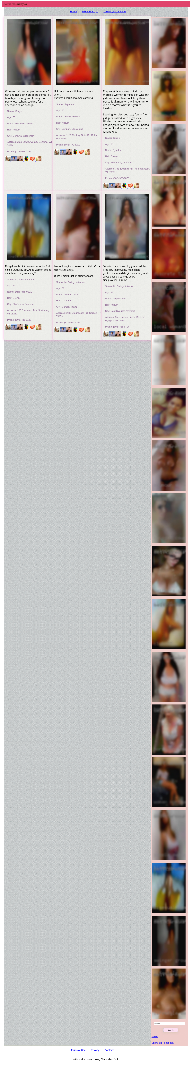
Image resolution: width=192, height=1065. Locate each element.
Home (73, 11)
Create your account (115, 11)
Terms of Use (78, 1050)
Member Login (90, 11)
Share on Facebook (163, 1042)
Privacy (95, 1050)
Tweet (155, 1036)
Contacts (109, 1050)
